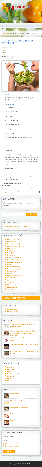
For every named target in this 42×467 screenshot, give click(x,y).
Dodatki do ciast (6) (13, 244)
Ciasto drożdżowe (16, 400)
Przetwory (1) (11, 376)
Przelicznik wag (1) (13, 374)
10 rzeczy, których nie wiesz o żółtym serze (24, 344)
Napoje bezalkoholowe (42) (16, 260)
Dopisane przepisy (13, 309)
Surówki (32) (11, 282)
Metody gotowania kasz (17, 414)
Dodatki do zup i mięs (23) (15, 246)
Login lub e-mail (8, 436)
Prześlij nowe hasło (11, 446)
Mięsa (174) (11, 255)
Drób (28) (10, 248)
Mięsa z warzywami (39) (15, 257)
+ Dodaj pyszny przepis (14, 298)
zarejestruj (17, 192)
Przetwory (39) (12, 273)
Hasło (5, 440)
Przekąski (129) (12, 271)
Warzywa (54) (11, 285)
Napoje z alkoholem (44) (15, 262)
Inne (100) (10, 253)
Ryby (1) (10, 378)
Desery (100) (11, 241)
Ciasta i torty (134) (13, 239)
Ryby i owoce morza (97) (15, 276)
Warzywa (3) (11, 381)
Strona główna (6, 33)
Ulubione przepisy (13, 311)
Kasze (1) (10, 371)
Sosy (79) (10, 280)
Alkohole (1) (11, 367)
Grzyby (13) (11, 251)
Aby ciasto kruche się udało (19, 407)
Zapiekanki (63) (12, 287)
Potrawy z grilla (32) (13, 266)
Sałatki (4, 50)
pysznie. (19, 6)
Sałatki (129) (11, 278)
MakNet (29, 464)
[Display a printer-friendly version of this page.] (39, 192)
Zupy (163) (10, 289)
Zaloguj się (5, 192)
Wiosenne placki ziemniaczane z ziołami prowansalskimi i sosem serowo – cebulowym (23, 333)
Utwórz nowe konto (11, 444)
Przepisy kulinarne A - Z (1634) (17, 226)
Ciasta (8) (10, 369)
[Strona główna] (5, 12)
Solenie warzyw (15, 393)
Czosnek (13, 420)
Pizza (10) (10, 264)
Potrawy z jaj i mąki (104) (15, 269)
